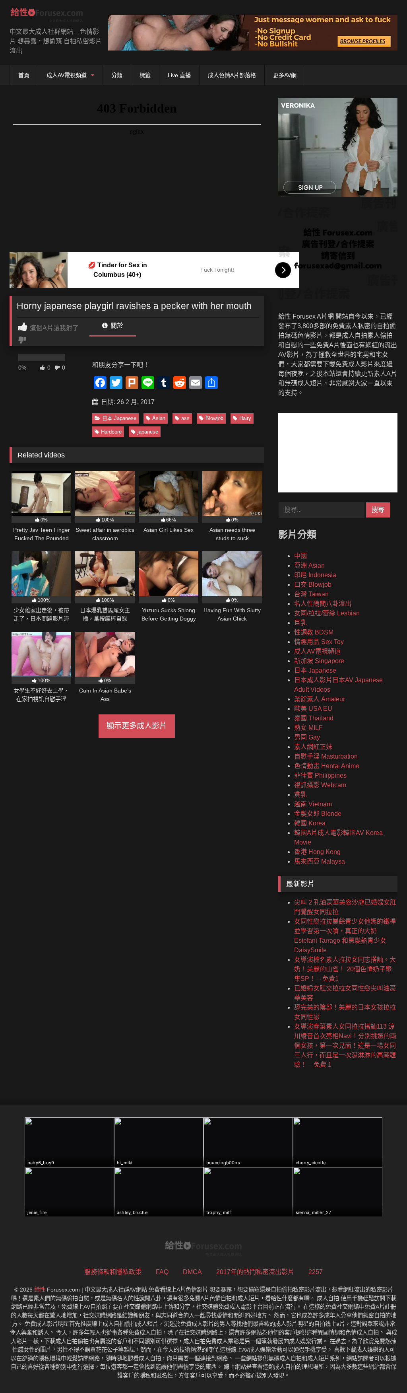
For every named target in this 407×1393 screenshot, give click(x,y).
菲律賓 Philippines (320, 775)
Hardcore (111, 432)
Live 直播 (179, 75)
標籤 (145, 75)
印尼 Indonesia (315, 575)
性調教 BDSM (313, 632)
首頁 (23, 75)
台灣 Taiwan (311, 594)
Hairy (245, 418)
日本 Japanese (119, 418)
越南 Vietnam (313, 804)
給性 (39, 1289)
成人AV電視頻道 (67, 75)
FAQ (162, 1271)
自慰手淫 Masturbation (326, 756)
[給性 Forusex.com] (51, 16)
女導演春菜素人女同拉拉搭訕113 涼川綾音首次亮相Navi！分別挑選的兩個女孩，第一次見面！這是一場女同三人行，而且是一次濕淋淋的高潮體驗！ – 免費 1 (345, 1045)
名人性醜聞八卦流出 (322, 603)
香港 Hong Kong (317, 851)
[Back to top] (382, 1369)
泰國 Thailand (313, 718)
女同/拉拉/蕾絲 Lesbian (327, 613)
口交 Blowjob (312, 584)
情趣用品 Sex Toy (319, 641)
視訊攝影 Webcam (320, 785)
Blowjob (214, 418)
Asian (158, 418)
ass (185, 418)
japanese (148, 432)
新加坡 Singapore (319, 661)
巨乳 (300, 622)
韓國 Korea (310, 823)
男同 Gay (307, 737)
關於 (116, 325)
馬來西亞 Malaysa (319, 861)
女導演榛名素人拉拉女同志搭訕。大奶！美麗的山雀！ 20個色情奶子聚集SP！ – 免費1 (345, 969)
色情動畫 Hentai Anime (326, 766)
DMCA (192, 1271)
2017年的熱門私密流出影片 (255, 1271)
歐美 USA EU (313, 708)
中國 (300, 556)
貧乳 (300, 794)
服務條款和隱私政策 (112, 1271)
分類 (116, 75)
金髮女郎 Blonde (317, 813)
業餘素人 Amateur (319, 699)
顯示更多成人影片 (137, 726)
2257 (315, 1271)
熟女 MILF (308, 727)
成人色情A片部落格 (232, 75)
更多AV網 (285, 75)
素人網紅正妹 (313, 746)
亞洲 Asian (309, 565)
